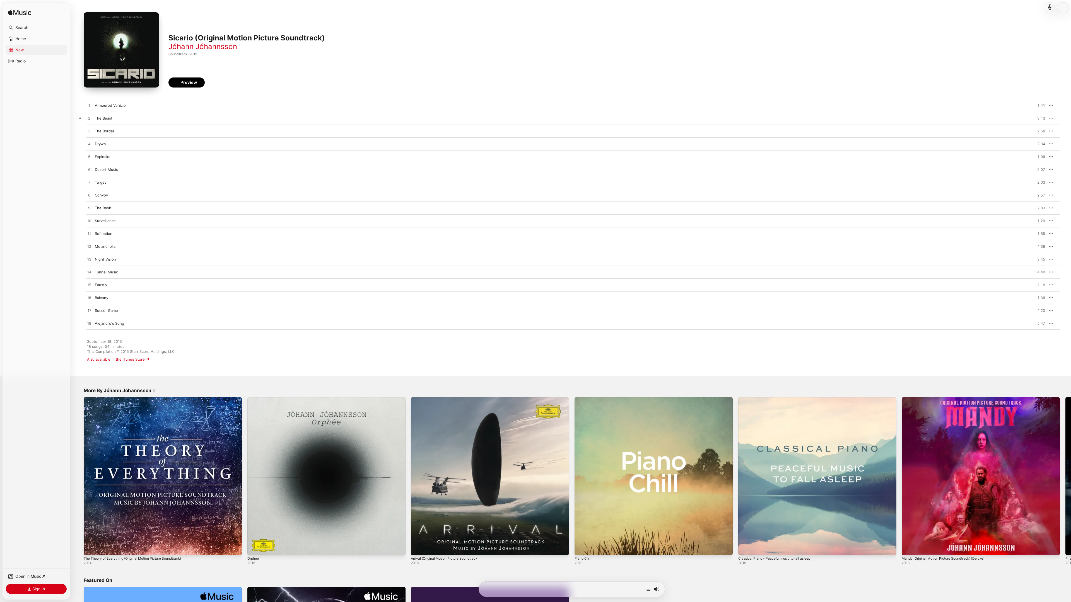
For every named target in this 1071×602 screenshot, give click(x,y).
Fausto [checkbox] (101, 285)
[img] (19, 12)
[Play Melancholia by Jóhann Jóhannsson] (89, 246)
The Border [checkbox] (104, 131)
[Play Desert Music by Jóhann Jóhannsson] (89, 169)
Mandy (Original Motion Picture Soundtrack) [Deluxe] (948, 399)
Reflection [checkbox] (103, 233)
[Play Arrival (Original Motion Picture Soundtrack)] (418, 548)
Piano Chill (583, 399)
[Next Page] (1065, 476)
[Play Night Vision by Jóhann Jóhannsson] (89, 259)
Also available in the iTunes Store (116, 359)
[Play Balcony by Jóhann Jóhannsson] (89, 297)
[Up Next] (648, 589)
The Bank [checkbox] (103, 208)
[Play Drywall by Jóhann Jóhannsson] (89, 144)
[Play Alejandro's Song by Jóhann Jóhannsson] (89, 323)
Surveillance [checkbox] (105, 221)
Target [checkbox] (100, 182)
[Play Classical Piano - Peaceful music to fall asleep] (745, 548)
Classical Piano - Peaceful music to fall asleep (777, 399)
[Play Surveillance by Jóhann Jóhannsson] (89, 221)
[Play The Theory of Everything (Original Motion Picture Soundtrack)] (90, 548)
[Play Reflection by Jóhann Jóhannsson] (89, 233)
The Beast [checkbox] (103, 118)
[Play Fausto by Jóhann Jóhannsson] (89, 285)
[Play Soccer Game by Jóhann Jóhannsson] (89, 310)
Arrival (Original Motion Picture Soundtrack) (448, 399)
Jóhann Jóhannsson (202, 46)
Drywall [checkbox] (101, 144)
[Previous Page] (78, 476)
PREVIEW (1039, 105)
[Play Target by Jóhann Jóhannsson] (89, 182)
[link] (120, 390)
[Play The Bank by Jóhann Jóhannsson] (89, 208)
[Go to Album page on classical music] (1050, 7)
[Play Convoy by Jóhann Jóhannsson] (89, 195)
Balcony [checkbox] (101, 297)
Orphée (253, 399)
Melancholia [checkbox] (105, 246)
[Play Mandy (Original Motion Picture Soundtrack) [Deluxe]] (908, 548)
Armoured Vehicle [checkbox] (110, 105)
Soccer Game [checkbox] (106, 310)
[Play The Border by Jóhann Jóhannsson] (89, 131)
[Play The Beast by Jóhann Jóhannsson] (89, 118)
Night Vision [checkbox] (105, 259)
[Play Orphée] (254, 548)
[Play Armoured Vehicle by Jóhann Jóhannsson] (89, 105)
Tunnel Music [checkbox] (106, 272)
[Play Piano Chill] (581, 548)
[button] (36, 27)
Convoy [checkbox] (101, 195)
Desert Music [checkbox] (106, 169)
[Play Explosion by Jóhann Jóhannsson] (89, 156)
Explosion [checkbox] (103, 156)
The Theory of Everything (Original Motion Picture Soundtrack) (138, 399)
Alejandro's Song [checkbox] (109, 323)
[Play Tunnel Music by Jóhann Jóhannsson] (89, 272)
